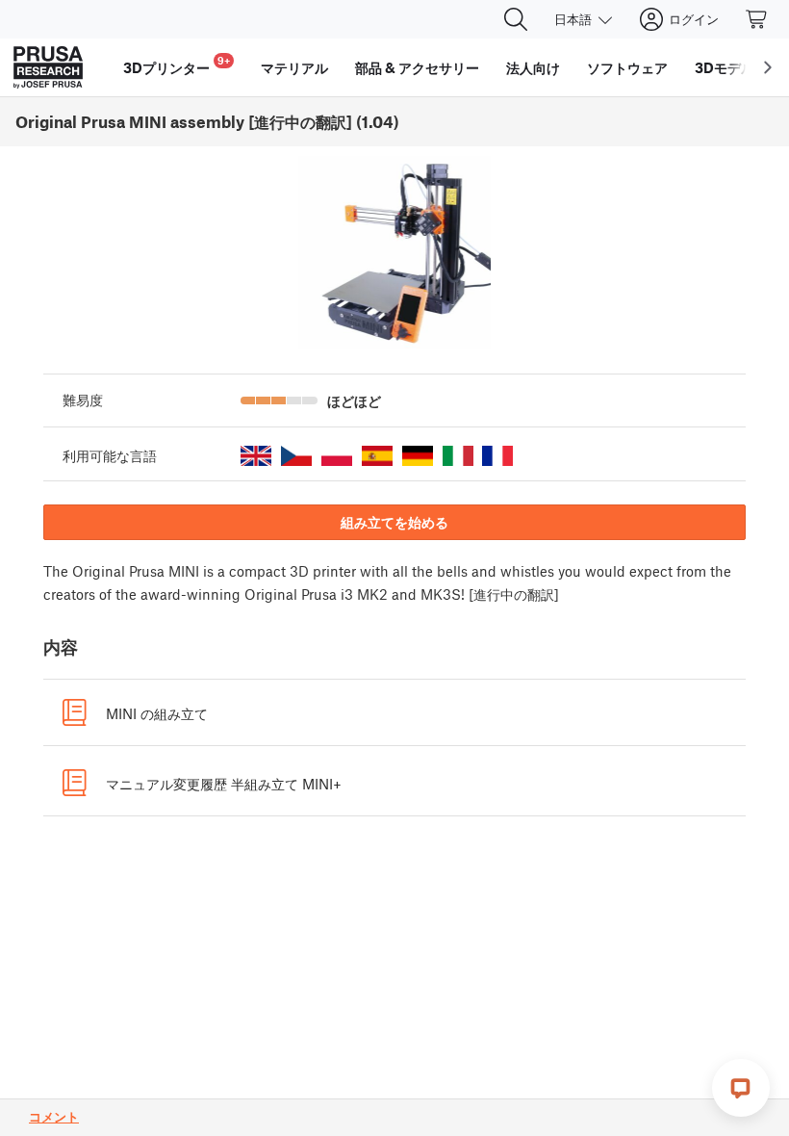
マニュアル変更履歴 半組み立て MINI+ (224, 783)
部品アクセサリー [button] (417, 67)
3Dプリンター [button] (176, 65)
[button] (256, 456)
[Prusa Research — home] (48, 67)
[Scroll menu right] (768, 67)
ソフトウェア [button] (627, 67)
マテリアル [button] (294, 67)
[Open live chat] (741, 1088)
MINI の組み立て (157, 713)
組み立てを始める (394, 521)
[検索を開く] (515, 19)
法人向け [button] (533, 67)
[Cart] (757, 19)
